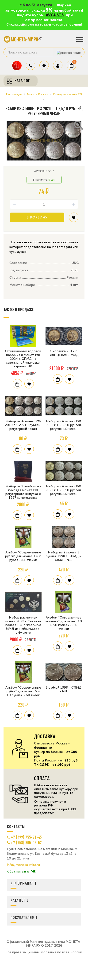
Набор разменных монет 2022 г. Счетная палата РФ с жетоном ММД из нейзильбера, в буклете (23, 625)
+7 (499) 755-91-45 (26, 837)
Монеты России (37, 94)
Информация (23, 883)
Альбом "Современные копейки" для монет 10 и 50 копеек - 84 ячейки (64, 623)
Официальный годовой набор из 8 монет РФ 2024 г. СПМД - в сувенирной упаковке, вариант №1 (23, 358)
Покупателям (23, 917)
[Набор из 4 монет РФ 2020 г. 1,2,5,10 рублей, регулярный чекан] (44, 141)
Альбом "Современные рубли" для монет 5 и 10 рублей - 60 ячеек (23, 691)
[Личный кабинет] (57, 65)
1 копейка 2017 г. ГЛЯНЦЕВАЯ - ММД (64, 353)
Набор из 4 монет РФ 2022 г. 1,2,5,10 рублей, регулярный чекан (64, 490)
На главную (14, 94)
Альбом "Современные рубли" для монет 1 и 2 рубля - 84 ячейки (23, 556)
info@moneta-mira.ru (23, 865)
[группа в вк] (33, 871)
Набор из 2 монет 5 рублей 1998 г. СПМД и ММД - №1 (63, 556)
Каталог (19, 900)
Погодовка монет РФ (67, 94)
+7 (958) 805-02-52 (26, 842)
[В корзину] (17, 383)
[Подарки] (17, 65)
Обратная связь (18, 871)
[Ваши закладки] (44, 65)
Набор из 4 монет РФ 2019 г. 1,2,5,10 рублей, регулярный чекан (23, 425)
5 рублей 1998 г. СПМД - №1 (63, 689)
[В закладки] (73, 219)
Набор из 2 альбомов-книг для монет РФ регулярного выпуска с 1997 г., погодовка (23, 492)
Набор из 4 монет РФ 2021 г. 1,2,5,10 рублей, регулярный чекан (64, 425)
